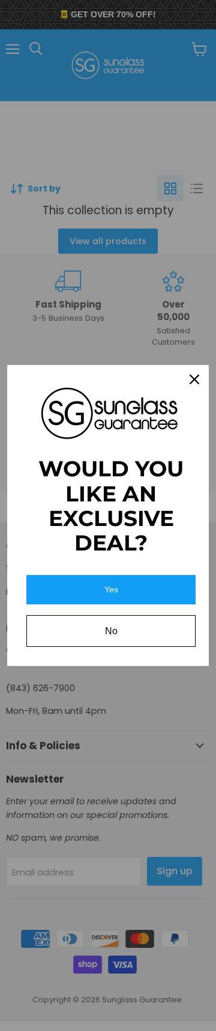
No (111, 631)
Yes (111, 589)
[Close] (194, 379)
